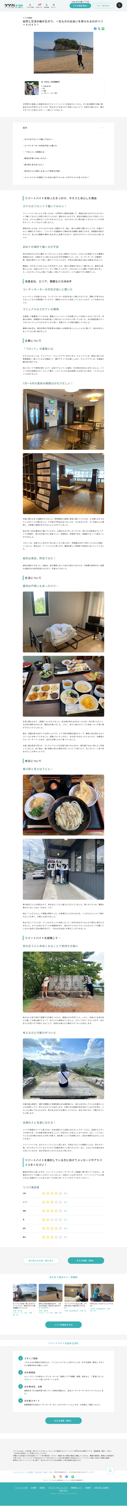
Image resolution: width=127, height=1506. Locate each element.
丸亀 (51, 1472)
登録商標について (76, 1488)
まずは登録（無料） (86, 1260)
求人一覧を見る (103, 6)
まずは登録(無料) (80, 6)
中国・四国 (38, 1472)
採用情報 (88, 1488)
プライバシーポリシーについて (58, 1488)
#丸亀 (14, 1311)
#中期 (30, 1313)
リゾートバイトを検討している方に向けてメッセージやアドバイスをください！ (57, 177)
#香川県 (20, 1311)
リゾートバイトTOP (18, 1472)
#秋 (17, 1315)
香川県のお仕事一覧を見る (41, 1260)
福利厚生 (42, 1488)
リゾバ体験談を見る (63, 1324)
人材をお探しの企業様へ (101, 1488)
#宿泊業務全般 (73, 1311)
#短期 (56, 1313)
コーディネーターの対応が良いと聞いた (40, 145)
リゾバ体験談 (29, 1472)
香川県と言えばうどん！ (34, 164)
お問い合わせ (63, 1490)
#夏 (14, 1315)
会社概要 (33, 1488)
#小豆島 (92, 1309)
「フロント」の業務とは (34, 152)
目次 (25, 127)
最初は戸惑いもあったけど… (36, 158)
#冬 (85, 1311)
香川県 (45, 1472)
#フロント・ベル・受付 (20, 1313)
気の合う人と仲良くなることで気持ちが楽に (42, 171)
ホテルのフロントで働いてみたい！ (38, 139)
